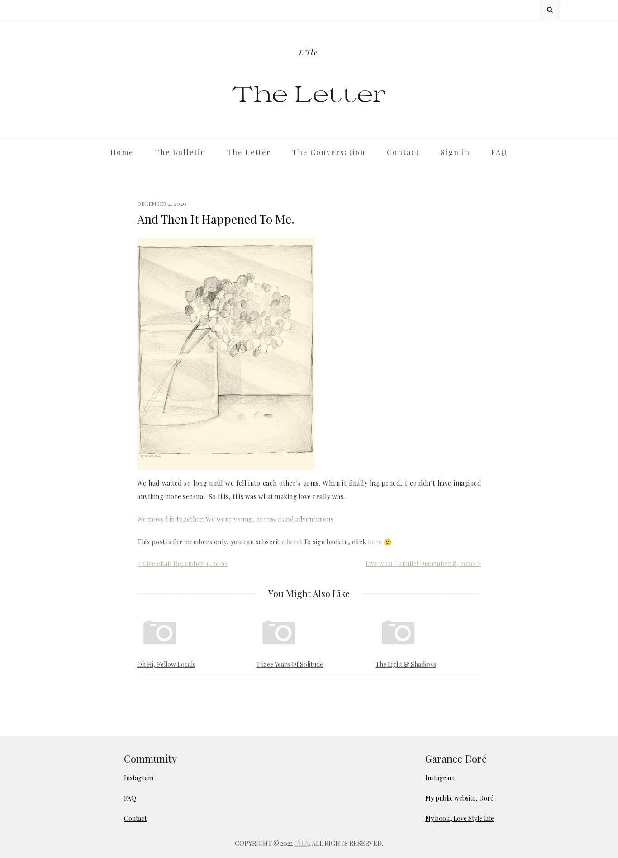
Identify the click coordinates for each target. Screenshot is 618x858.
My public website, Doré (459, 798)
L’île (309, 52)
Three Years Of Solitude (289, 664)
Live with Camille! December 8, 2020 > (423, 563)
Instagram (138, 777)
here (293, 541)
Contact (403, 152)
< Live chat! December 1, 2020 (182, 563)
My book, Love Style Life (459, 818)
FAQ (499, 152)
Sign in (455, 152)
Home (121, 152)
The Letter (309, 93)
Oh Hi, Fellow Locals (166, 664)
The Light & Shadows (406, 664)
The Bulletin (180, 152)
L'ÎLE (301, 843)
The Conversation (329, 152)
